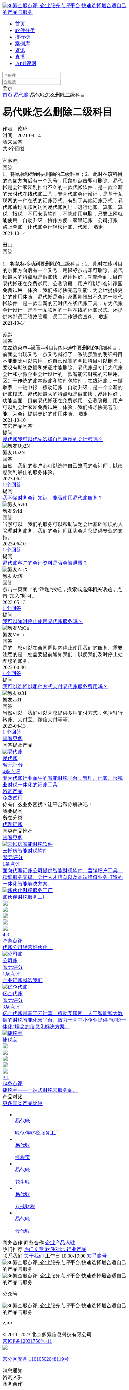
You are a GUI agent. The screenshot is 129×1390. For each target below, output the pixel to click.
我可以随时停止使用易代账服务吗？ (43, 621)
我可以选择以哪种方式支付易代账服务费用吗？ (55, 686)
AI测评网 (25, 63)
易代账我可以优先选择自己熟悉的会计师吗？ (53, 439)
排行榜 (22, 37)
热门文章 (34, 1249)
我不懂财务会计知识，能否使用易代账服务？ (53, 497)
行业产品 (76, 1249)
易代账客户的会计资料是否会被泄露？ (45, 563)
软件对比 (55, 1249)
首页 (20, 23)
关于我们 (34, 1256)
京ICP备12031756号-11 (27, 1341)
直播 (20, 56)
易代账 (21, 95)
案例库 (22, 43)
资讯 (20, 50)
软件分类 (25, 30)
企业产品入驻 (60, 1242)
